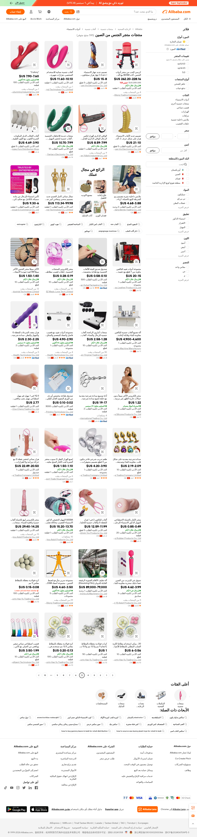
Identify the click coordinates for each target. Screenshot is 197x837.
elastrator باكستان (135, 717)
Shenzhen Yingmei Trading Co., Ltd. (92, 355)
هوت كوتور (54, 224)
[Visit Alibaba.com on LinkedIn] (30, 788)
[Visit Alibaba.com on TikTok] (5, 788)
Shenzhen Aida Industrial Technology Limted (24, 291)
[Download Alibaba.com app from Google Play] (16, 809)
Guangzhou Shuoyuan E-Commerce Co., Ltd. (24, 209)
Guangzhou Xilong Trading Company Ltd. (127, 95)
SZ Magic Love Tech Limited (59, 291)
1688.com (67, 823)
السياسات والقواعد (144, 782)
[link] (193, 808)
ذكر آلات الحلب (131, 231)
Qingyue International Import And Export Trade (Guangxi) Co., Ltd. (58, 479)
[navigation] (167, 352)
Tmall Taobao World (83, 823)
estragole (21, 224)
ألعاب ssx (114, 224)
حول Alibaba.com (182, 746)
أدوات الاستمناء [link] (73, 29)
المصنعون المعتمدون (105, 752)
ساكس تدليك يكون (177, 717)
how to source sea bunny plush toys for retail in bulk (139, 731)
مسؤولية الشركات (183, 764)
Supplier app (111, 809)
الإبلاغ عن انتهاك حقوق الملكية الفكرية (63, 777)
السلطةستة (156, 717)
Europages (143, 823)
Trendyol (131, 823)
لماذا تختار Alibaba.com (180, 752)
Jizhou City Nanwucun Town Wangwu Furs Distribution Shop (24, 149)
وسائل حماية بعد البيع (143, 770)
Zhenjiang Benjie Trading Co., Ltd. (127, 209)
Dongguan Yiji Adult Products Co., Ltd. (127, 603)
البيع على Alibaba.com (28, 752)
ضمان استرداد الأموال (143, 758)
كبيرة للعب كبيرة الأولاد (109, 717)
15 (45, 675)
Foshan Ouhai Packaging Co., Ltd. (92, 285)
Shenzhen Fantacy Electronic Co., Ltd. (58, 154)
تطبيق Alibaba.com (61, 809)
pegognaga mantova (108, 231)
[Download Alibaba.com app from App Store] (39, 809)
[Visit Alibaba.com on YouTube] (12, 788)
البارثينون (37, 224)
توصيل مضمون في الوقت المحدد (138, 764)
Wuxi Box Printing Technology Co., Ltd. (58, 412)
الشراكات (34, 776)
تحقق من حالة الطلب (28, 764)
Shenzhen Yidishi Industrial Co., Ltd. (92, 155)
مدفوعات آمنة (146, 752)
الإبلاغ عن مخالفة (68, 785)
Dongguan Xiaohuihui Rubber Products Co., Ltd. (127, 538)
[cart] (39, 12)
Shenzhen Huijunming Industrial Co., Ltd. (24, 92)
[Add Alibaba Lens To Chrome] (147, 809)
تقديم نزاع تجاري (69, 764)
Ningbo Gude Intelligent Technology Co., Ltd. (24, 662)
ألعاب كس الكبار (95, 224)
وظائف (188, 770)
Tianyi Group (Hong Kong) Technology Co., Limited (58, 89)
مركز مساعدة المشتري (66, 752)
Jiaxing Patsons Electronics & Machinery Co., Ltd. (92, 593)
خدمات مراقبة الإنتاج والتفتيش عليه (137, 776)
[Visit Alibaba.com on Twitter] (24, 788)
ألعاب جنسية (90, 29)
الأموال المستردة (68, 770)
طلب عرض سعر (107, 758)
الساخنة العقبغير (73, 224)
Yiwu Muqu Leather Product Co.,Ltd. (127, 287)
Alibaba (138, 29)
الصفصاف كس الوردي (155, 724)
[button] (78, 12)
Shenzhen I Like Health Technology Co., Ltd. (58, 355)
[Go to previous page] (112, 675)
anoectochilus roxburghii (48, 717)
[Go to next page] (39, 675)
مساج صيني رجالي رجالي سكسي (65, 724)
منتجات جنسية (107, 29)
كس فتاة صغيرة (132, 724)
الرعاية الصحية (124, 29)
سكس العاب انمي (177, 731)
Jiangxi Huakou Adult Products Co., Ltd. (58, 539)
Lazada (98, 823)
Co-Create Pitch (183, 758)
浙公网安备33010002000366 (148, 832)
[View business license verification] (126, 832)
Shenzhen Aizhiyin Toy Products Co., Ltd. (92, 533)
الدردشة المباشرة (68, 758)
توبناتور (87, 231)
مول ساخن (24, 717)
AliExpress (55, 823)
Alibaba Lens (179, 809)
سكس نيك (113, 724)
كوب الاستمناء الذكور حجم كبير (79, 717)
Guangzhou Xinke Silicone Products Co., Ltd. (127, 414)
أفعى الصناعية (178, 724)
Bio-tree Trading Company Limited (127, 475)
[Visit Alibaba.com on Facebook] (36, 788)
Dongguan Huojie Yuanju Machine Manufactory (127, 348)
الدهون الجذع (132, 224)
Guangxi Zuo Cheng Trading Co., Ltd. (24, 409)
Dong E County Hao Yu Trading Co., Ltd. (24, 599)
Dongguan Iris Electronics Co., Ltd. (92, 85)
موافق (153, 136)
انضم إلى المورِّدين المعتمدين (25, 770)
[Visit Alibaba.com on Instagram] (18, 788)
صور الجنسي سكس (35, 724)
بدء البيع (34, 758)
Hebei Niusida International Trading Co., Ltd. (92, 418)
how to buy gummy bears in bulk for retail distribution (84, 731)
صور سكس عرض (93, 724)
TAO (123, 823)
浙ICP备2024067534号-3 (177, 832)
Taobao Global (111, 823)
